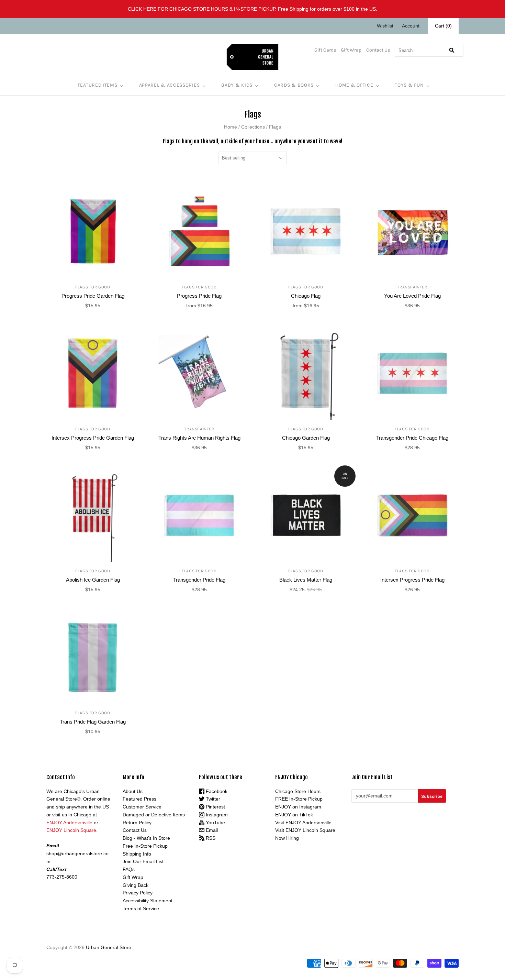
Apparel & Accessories (169, 85)
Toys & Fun (409, 85)
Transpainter (412, 287)
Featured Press (139, 799)
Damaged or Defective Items (154, 814)
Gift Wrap (351, 50)
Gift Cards (325, 50)
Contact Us (378, 50)
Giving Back (135, 885)
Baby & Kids (236, 85)
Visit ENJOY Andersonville (303, 822)
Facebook (215, 791)
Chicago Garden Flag (306, 438)
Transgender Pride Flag (199, 580)
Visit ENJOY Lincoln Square (305, 830)
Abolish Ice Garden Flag (93, 580)
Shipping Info (137, 854)
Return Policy (137, 822)
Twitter (212, 799)
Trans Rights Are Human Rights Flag (199, 438)
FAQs (129, 869)
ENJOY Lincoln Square (71, 830)
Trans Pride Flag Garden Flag (93, 722)
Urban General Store (108, 947)
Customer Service (142, 807)
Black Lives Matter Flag (305, 580)
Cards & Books (294, 85)
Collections (253, 127)
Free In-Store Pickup (145, 846)
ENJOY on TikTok (294, 814)
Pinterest (214, 807)
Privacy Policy (138, 892)
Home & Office (354, 85)
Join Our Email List (143, 861)
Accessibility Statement (147, 900)
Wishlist (385, 26)
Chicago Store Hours (298, 791)
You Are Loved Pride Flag (412, 296)
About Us (133, 791)
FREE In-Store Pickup (299, 799)
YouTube (214, 822)
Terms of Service (141, 908)
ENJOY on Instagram (298, 807)
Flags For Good (92, 287)
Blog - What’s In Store (146, 838)
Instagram (216, 814)
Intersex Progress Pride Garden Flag (93, 438)
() (443, 26)
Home (230, 127)
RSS (209, 838)
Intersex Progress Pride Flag (412, 580)
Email (211, 830)
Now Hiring (287, 838)
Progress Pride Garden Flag (92, 296)
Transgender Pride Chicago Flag (412, 438)
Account (410, 26)
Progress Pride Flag (199, 296)
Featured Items (97, 85)
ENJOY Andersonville (69, 822)
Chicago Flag (306, 296)
